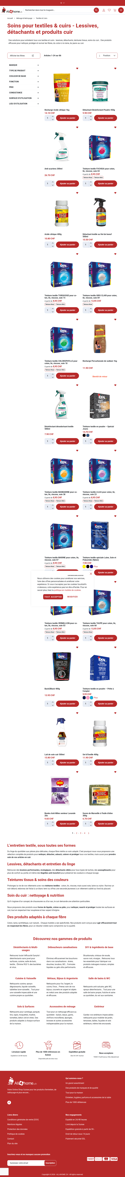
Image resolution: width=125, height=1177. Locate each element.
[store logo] (11, 10)
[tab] (23, 56)
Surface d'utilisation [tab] (20, 98)
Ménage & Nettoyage (24, 18)
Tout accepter (53, 597)
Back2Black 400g (52, 689)
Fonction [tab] (14, 81)
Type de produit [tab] (17, 70)
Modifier (72, 597)
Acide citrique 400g (53, 234)
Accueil (10, 18)
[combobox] (61, 10)
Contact (10, 1139)
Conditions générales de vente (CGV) (23, 1119)
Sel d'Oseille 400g (90, 754)
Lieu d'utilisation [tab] (18, 104)
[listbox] (100, 177)
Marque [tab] (13, 65)
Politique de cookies (16, 1134)
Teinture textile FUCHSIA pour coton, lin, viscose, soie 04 (99, 170)
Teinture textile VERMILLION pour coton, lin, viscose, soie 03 (61, 624)
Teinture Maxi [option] (87, 177)
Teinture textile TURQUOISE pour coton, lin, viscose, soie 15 (61, 296)
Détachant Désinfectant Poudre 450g (99, 110)
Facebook (9, 1102)
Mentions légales (14, 1124)
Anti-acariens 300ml (53, 169)
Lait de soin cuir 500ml (54, 754)
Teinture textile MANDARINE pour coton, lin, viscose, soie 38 (61, 493)
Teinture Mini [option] (98, 177)
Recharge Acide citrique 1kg (57, 110)
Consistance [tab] (15, 92)
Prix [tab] (11, 87)
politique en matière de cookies (67, 590)
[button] (63, 3)
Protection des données (17, 1129)
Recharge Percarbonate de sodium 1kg (100, 361)
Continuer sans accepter (75, 575)
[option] (84, 435)
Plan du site (12, 1143)
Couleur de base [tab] (17, 76)
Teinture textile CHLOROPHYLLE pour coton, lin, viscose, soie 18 (61, 362)
